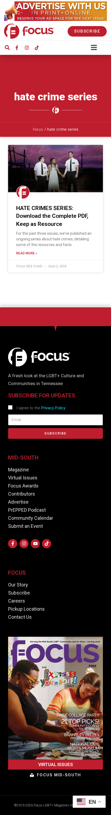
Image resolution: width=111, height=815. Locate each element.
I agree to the (40, 407)
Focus (38, 129)
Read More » (26, 253)
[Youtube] (35, 543)
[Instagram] (26, 47)
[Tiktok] (36, 47)
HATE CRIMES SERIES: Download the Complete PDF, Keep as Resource (52, 216)
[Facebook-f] (16, 47)
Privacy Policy (53, 407)
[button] (7, 47)
